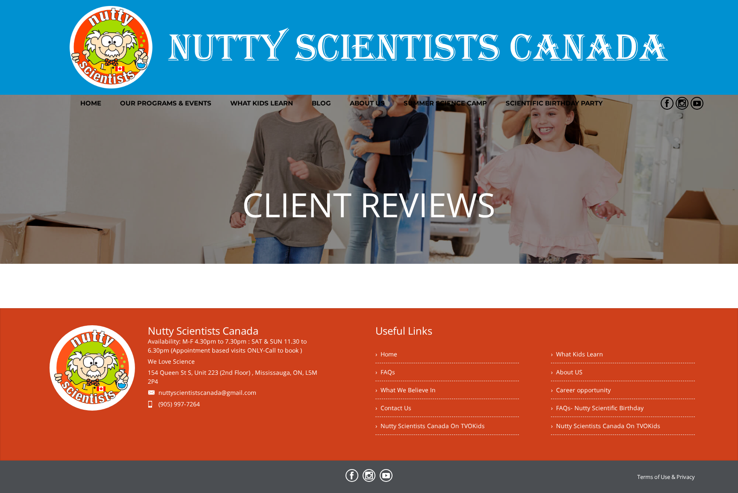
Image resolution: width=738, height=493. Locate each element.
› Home (386, 354)
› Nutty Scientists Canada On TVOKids (430, 426)
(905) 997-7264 (179, 404)
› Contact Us (393, 408)
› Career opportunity (581, 390)
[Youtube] (697, 103)
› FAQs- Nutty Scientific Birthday (597, 408)
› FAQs (385, 372)
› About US (567, 372)
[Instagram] (682, 103)
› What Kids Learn (577, 354)
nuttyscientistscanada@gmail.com (207, 392)
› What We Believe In (405, 390)
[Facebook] (667, 103)
